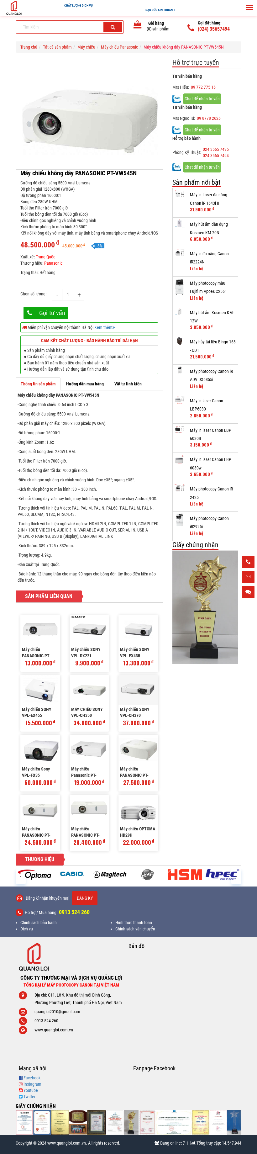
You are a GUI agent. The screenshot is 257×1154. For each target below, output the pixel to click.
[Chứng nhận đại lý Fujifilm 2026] (24, 1122)
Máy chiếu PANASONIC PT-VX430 (36, 832)
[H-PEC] (222, 874)
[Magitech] (110, 874)
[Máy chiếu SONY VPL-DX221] (89, 630)
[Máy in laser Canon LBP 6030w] (179, 459)
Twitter (29, 1096)
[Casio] (72, 873)
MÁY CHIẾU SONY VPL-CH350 (87, 712)
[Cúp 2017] (205, 607)
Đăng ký (85, 898)
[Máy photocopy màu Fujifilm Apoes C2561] (179, 286)
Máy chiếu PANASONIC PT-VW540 (134, 772)
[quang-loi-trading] (174, 1122)
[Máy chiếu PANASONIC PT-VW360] (89, 809)
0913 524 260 (74, 912)
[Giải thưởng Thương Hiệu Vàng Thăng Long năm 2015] (78, 1122)
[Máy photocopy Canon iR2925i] (179, 520)
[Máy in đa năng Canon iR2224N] (179, 253)
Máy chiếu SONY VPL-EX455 (36, 712)
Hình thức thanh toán (133, 922)
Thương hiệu (39, 859)
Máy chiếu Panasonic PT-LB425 (84, 772)
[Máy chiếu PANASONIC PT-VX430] (40, 809)
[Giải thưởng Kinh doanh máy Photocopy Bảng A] (60, 1122)
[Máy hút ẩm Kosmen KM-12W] (179, 312)
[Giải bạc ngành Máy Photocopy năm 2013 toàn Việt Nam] (147, 1122)
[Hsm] (185, 874)
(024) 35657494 (214, 29)
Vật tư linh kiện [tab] (128, 383)
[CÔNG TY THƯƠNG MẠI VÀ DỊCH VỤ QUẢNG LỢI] (71, 957)
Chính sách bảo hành (38, 922)
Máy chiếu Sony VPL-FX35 (36, 772)
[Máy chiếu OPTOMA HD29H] (138, 809)
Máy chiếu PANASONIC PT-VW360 (85, 832)
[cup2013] (234, 1122)
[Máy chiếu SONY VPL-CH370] (138, 690)
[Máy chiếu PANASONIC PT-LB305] (40, 630)
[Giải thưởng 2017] (96, 1122)
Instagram (32, 1084)
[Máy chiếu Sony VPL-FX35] (40, 750)
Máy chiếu (86, 47)
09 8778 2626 (209, 118)
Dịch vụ (26, 928)
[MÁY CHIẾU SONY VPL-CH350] (89, 690)
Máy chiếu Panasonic (119, 47)
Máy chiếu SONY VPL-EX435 (134, 652)
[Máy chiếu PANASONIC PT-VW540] (138, 750)
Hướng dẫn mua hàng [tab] (85, 383)
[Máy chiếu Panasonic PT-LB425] (89, 750)
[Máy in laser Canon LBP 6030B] (179, 429)
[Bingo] (147, 874)
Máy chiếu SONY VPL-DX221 (86, 652)
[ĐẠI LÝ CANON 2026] (42, 1122)
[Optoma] (34, 874)
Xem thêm (103, 327)
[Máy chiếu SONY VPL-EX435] (138, 630)
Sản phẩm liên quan (48, 596)
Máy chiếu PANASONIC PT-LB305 (36, 653)
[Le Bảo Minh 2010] (218, 1122)
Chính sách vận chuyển (135, 928)
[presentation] (21, 876)
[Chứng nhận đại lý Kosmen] (115, 1122)
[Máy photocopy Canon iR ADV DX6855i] (179, 369)
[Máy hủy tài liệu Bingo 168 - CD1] (179, 341)
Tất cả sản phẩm (57, 47)
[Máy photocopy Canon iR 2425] (179, 488)
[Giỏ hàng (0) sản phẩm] (138, 25)
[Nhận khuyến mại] (248, 577)
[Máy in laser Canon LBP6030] (179, 400)
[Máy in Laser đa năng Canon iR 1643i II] (179, 194)
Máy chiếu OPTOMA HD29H (137, 832)
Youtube (31, 1090)
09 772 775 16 (203, 87)
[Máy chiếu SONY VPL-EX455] (40, 690)
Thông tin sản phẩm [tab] (38, 383)
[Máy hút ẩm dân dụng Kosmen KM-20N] (179, 223)
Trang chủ (28, 47)
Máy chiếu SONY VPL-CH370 (134, 712)
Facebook (32, 1077)
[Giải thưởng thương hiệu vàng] (200, 1122)
